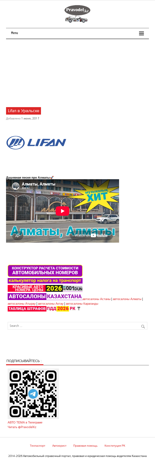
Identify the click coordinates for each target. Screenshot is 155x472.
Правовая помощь (85, 445)
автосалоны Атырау (22, 303)
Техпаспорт (37, 445)
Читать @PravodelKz (22, 427)
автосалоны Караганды (82, 303)
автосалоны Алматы (127, 299)
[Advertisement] (77, 69)
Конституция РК (115, 445)
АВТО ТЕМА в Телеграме (25, 422)
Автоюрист (59, 445)
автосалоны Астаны (97, 299)
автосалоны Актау (51, 303)
